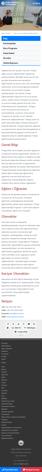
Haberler (4, 372)
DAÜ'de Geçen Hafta (8, 401)
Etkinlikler (4, 398)
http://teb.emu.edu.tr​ (15, 317)
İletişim (4, 359)
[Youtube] (29, 324)
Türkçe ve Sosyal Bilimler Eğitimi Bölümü (26, 33)
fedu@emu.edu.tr (17, 313)
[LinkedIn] (34, 324)
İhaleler (4, 362)
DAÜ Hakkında (6, 346)
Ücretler (7, 58)
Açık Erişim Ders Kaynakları (10, 430)
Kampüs (4, 356)
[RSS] (7, 328)
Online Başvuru (10, 63)
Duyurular (5, 390)
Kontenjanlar (9, 43)
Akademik (5, 351)
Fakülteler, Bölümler (8, 412)
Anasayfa (4, 343)
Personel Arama (7, 435)
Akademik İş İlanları (7, 438)
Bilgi (5, 38)
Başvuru (4, 369)
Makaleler (5, 409)
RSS (3, 388)
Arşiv (3, 396)
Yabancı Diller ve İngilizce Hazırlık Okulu (14, 417)
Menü (37, 3)
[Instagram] (13, 324)
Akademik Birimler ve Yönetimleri (12, 427)
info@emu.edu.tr (24, 464)
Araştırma (5, 419)
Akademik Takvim (7, 422)
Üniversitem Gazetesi (8, 406)
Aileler (4, 377)
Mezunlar (4, 380)
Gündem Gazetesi (7, 404)
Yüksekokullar (6, 414)
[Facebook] (8, 324)
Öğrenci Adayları (7, 348)
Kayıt (3, 366)
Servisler (4, 385)
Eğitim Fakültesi (6, 33)
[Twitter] (23, 324)
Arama (4, 382)
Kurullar (4, 425)
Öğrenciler (5, 374)
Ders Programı (10, 48)
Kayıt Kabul (8, 53)
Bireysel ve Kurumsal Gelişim (10, 433)
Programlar (5, 354)
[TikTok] (18, 324)
